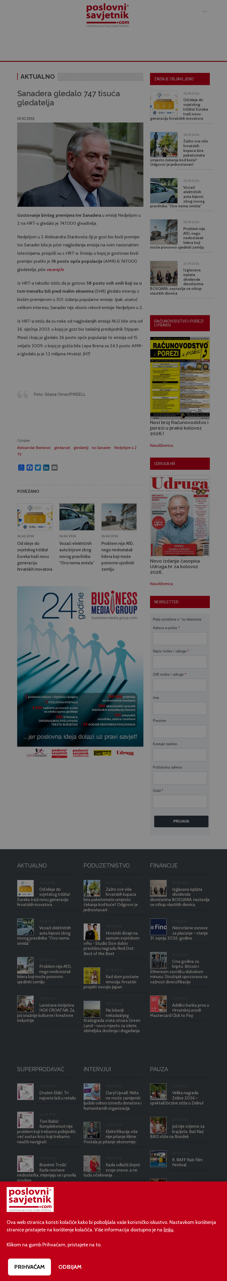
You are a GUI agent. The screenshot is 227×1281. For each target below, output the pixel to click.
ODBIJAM (70, 1267)
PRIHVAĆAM (29, 1267)
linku (168, 1230)
